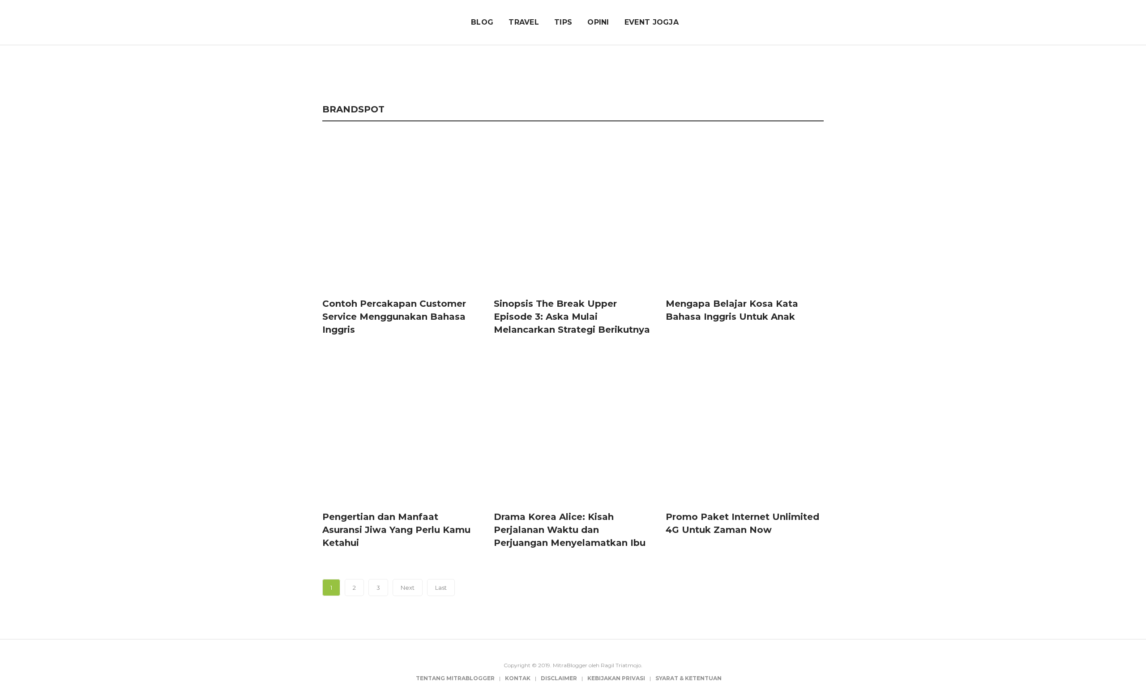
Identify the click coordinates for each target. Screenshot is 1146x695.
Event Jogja (651, 22)
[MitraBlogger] (374, 21)
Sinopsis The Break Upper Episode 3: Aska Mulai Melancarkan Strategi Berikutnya (572, 316)
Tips (563, 22)
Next (408, 587)
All (332, 74)
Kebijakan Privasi (616, 678)
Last (441, 587)
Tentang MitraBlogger (455, 678)
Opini (598, 22)
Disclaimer (559, 678)
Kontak (517, 678)
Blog (482, 22)
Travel (524, 22)
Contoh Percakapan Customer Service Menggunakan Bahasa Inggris (394, 316)
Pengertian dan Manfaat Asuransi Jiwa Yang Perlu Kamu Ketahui (396, 529)
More (807, 74)
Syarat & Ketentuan (688, 678)
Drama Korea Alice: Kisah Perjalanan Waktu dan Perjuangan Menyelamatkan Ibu (570, 529)
